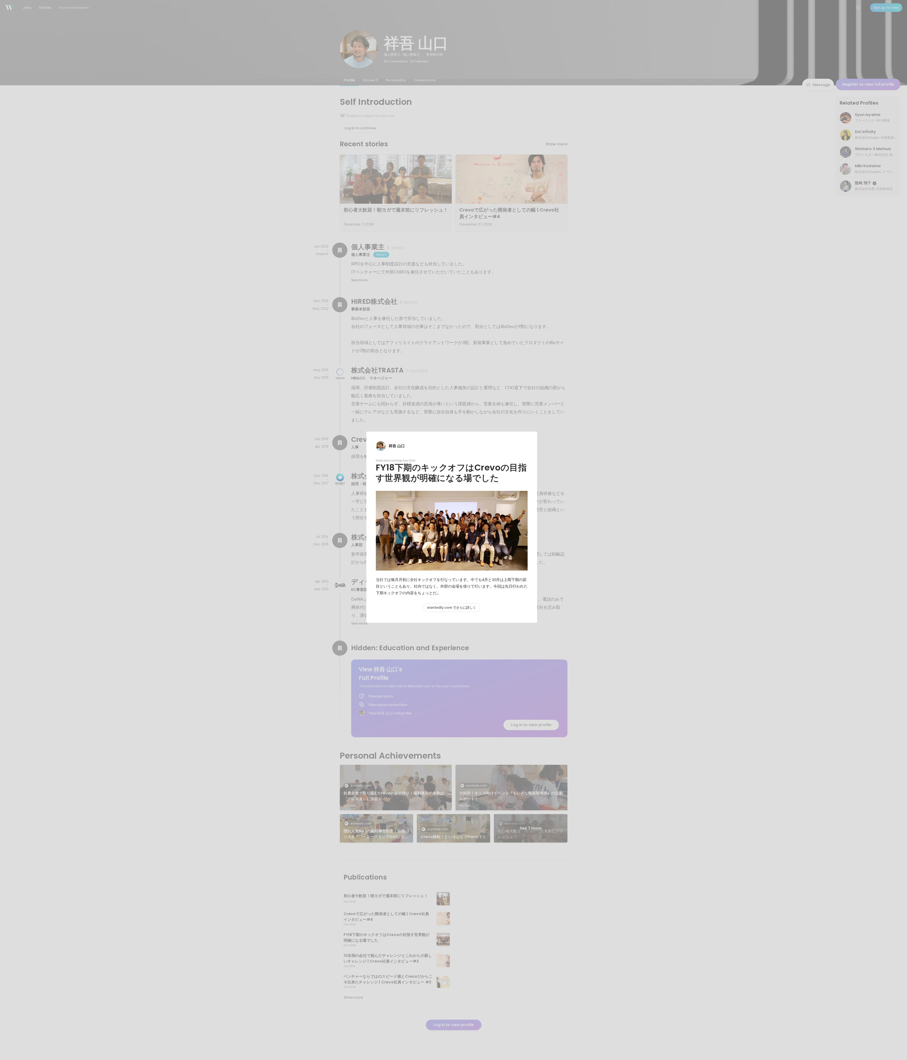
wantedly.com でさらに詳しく (451, 607)
